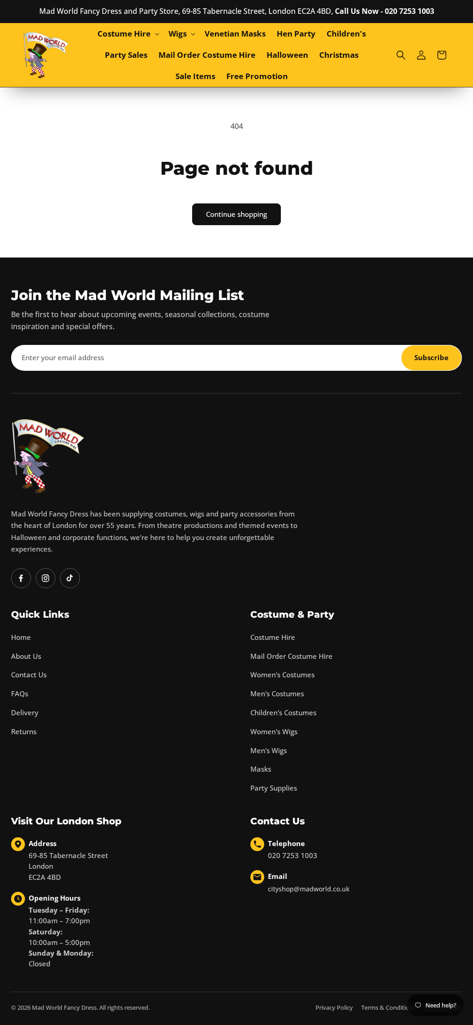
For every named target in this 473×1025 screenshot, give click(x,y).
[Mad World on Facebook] (21, 578)
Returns (23, 731)
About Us (26, 656)
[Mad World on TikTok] (70, 578)
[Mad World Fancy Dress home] (48, 456)
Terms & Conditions (388, 1007)
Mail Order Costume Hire (291, 656)
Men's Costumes (277, 693)
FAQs (19, 693)
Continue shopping (236, 214)
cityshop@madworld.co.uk (309, 888)
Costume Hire (272, 637)
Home (21, 637)
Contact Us (29, 674)
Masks (260, 768)
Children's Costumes (283, 712)
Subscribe (431, 357)
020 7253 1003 (292, 855)
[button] (127, 33)
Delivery (24, 712)
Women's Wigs (273, 731)
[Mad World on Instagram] (45, 578)
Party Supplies (273, 787)
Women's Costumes (282, 674)
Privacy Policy (334, 1007)
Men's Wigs (268, 750)
